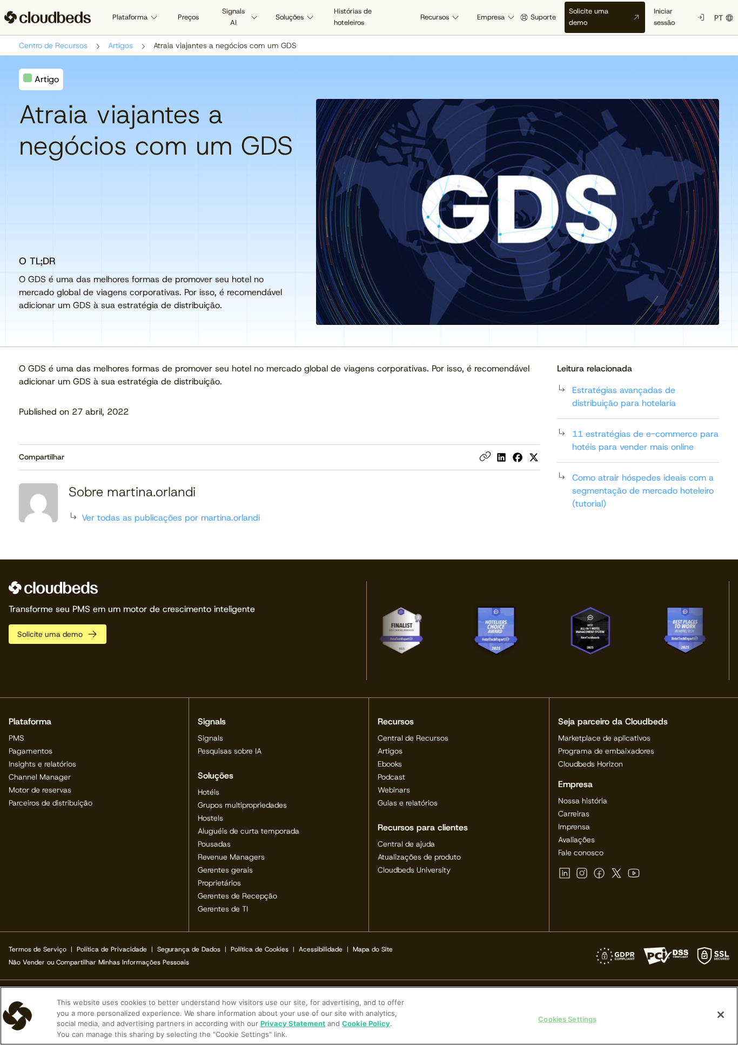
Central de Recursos (413, 738)
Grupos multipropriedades (242, 805)
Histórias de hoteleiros (353, 16)
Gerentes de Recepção (237, 896)
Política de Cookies (260, 949)
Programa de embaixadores (606, 751)
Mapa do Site (373, 949)
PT (718, 18)
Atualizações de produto (419, 857)
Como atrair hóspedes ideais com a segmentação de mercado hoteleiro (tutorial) (643, 490)
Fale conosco (580, 852)
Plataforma (129, 17)
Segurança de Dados (188, 949)
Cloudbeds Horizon (590, 764)
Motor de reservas (40, 790)
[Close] (721, 1015)
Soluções (290, 17)
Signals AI (233, 16)
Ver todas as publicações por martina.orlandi (171, 517)
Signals (210, 738)
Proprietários (219, 883)
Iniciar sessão (664, 16)
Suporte (543, 17)
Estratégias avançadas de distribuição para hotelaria (624, 396)
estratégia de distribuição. (170, 381)
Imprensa (574, 826)
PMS (16, 738)
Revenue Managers (231, 857)
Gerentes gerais (225, 870)
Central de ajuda (406, 844)
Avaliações (576, 839)
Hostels (210, 818)
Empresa (491, 17)
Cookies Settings (567, 1019)
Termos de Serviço (37, 949)
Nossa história (582, 801)
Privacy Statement (292, 1023)
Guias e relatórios (408, 803)
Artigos (120, 45)
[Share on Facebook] (518, 457)
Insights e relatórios (42, 764)
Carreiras (573, 813)
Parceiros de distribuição (50, 803)
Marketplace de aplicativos (604, 738)
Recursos (434, 17)
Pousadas (214, 844)
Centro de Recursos (53, 45)
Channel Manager (40, 777)
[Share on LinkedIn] (501, 457)
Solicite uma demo (588, 16)
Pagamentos (30, 751)
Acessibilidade (321, 949)
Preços (188, 17)
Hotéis (208, 792)
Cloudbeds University (414, 870)
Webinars (394, 790)
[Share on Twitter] (534, 457)
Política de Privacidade (112, 949)
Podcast (391, 777)
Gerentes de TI (223, 909)
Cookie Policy (366, 1023)
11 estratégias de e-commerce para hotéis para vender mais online (645, 440)
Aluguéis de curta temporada (248, 831)
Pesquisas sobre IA (229, 751)
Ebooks (390, 764)
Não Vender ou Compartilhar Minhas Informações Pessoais (99, 962)
